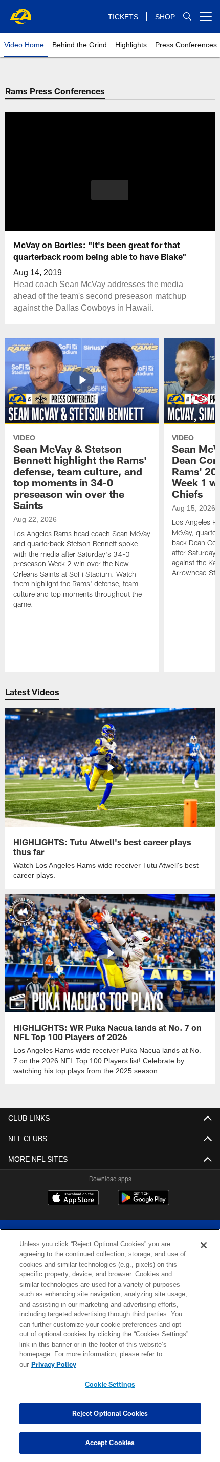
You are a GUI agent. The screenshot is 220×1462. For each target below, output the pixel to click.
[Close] (203, 1255)
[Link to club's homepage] (20, 12)
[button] (110, 190)
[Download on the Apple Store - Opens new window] (73, 1198)
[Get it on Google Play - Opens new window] (143, 1201)
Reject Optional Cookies (110, 1413)
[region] (110, 1350)
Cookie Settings (110, 1384)
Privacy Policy (132, 1364)
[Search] (187, 17)
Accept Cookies (110, 1442)
